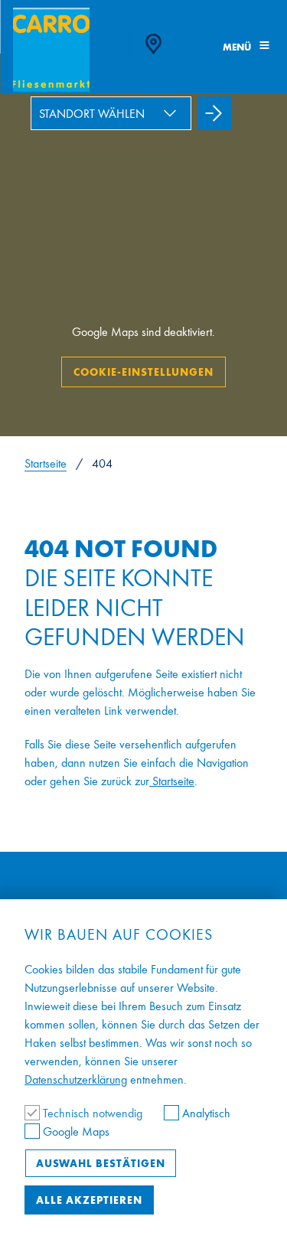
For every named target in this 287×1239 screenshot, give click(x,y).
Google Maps (74, 1131)
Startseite (45, 463)
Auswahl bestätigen (100, 1163)
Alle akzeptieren (89, 1200)
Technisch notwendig (92, 1113)
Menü (238, 47)
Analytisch (204, 1113)
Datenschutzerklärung (75, 1079)
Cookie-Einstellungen (143, 372)
